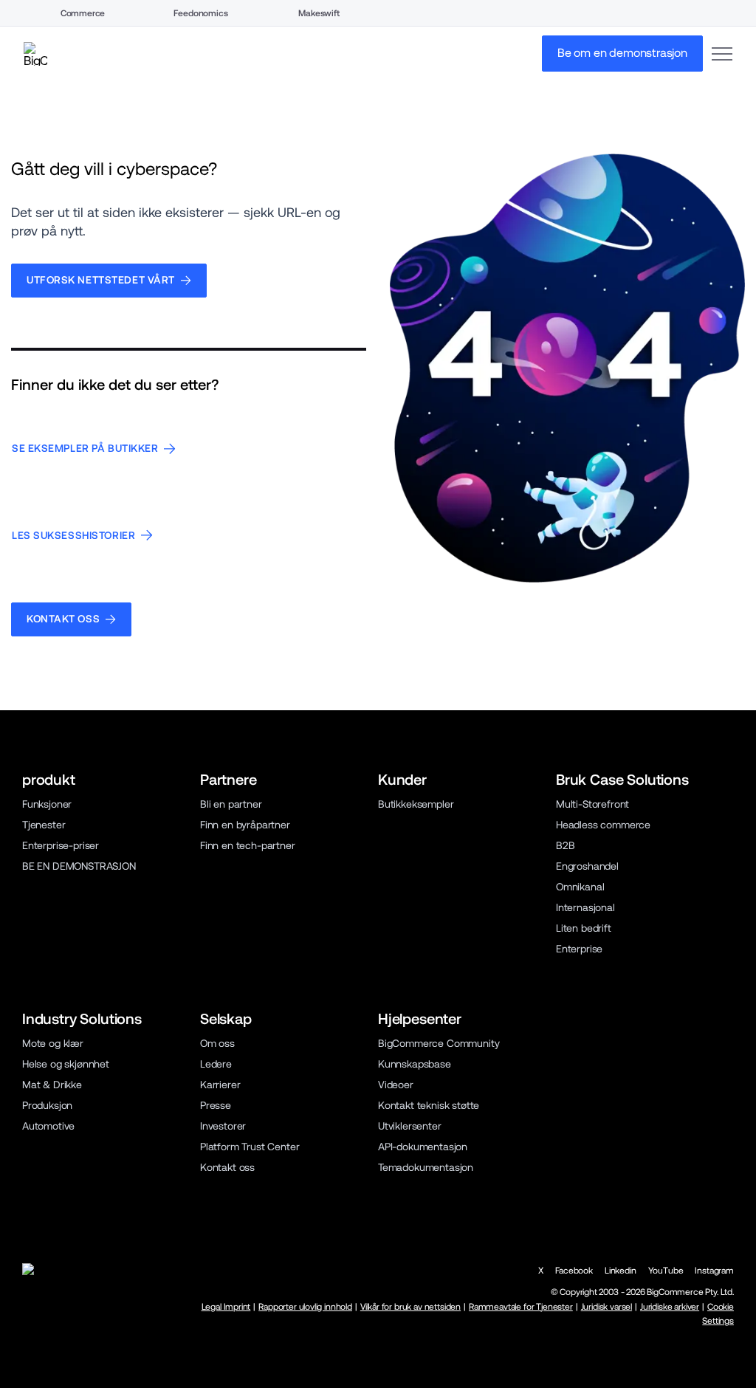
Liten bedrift (583, 928)
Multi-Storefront (592, 804)
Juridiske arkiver (669, 1307)
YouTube (666, 1270)
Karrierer (220, 1084)
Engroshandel (587, 866)
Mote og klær (52, 1043)
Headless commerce (603, 825)
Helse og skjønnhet (65, 1064)
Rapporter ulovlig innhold (305, 1307)
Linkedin (620, 1270)
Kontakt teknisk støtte (428, 1105)
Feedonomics (200, 13)
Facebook (574, 1270)
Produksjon (47, 1105)
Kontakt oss (227, 1167)
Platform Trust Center (249, 1146)
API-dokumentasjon (422, 1146)
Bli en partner (231, 804)
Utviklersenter (409, 1126)
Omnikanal (580, 887)
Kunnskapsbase (414, 1064)
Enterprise (579, 949)
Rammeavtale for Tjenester (521, 1307)
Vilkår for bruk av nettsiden (410, 1307)
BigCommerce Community (438, 1043)
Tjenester (44, 825)
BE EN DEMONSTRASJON (79, 866)
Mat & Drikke (52, 1084)
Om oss (217, 1043)
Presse (215, 1105)
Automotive (48, 1126)
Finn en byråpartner (245, 825)
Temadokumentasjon (425, 1167)
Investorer (223, 1126)
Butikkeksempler (415, 804)
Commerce (83, 13)
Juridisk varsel (606, 1307)
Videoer (395, 1084)
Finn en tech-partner (247, 845)
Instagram (714, 1270)
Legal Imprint (226, 1307)
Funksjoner (47, 804)
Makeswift (319, 13)
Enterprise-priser (60, 845)
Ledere (216, 1064)
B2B (565, 845)
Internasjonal (585, 907)
